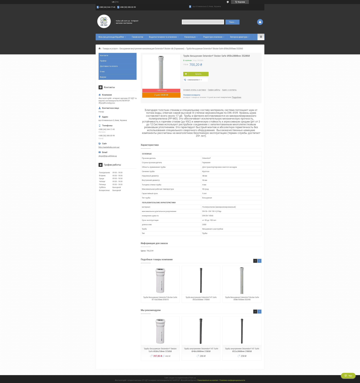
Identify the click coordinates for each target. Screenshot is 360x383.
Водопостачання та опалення (163, 37)
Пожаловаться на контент (207, 380)
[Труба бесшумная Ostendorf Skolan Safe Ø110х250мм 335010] (160, 280)
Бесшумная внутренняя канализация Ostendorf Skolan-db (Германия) (152, 48)
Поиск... (232, 22)
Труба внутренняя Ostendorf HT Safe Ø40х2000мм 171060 (201, 349)
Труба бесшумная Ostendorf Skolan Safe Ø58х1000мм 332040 (242, 298)
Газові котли (137, 37)
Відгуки (103, 77)
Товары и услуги (110, 48)
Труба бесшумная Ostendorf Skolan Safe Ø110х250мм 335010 (160, 298)
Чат (350, 376)
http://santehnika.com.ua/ (109, 147)
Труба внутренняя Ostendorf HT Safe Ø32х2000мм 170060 (201, 298)
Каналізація (190, 37)
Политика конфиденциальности (232, 380)
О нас (102, 71)
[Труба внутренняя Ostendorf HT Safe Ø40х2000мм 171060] (201, 331)
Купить (198, 74)
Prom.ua (192, 378)
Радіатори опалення (212, 37)
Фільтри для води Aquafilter (111, 37)
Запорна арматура (238, 37)
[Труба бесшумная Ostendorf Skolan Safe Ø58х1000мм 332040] (242, 280)
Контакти (104, 55)
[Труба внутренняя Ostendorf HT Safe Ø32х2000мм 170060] (201, 280)
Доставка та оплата (109, 66)
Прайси (103, 61)
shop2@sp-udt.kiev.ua (108, 156)
